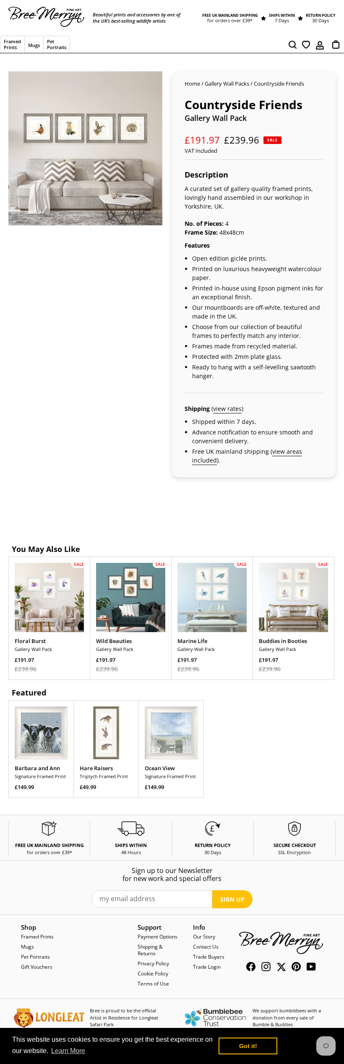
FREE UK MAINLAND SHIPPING (230, 15)
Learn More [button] (68, 1050)
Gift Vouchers (36, 966)
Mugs (27, 946)
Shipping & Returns (150, 950)
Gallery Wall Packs (227, 83)
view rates (227, 409)
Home (192, 83)
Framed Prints (37, 936)
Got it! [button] (248, 1046)
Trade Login (207, 966)
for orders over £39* (230, 20)
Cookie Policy (153, 973)
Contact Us (206, 946)
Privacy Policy (153, 963)
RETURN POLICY (321, 15)
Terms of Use (153, 983)
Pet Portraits (35, 956)
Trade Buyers (208, 956)
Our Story (204, 936)
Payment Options (157, 936)
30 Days (320, 20)
